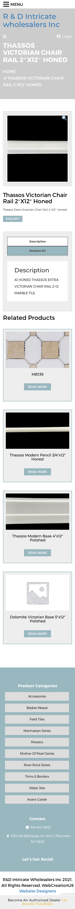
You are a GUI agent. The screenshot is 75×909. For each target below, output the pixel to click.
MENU (16, 4)
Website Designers (37, 890)
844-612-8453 (40, 827)
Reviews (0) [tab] (37, 250)
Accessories (37, 696)
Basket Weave (37, 708)
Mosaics (37, 742)
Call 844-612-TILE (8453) (44, 902)
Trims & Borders (37, 776)
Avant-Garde (37, 799)
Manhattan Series (37, 731)
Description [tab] (37, 241)
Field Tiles (37, 719)
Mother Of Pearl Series (37, 753)
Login (67, 36)
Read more (37, 387)
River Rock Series (37, 765)
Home (9, 71)
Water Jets (37, 788)
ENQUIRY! (13, 218)
